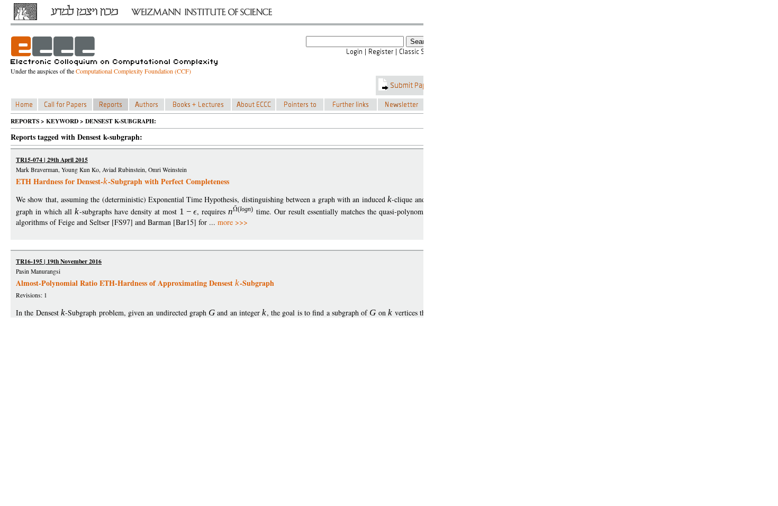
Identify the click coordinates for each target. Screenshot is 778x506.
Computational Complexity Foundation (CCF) (133, 71)
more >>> (233, 222)
